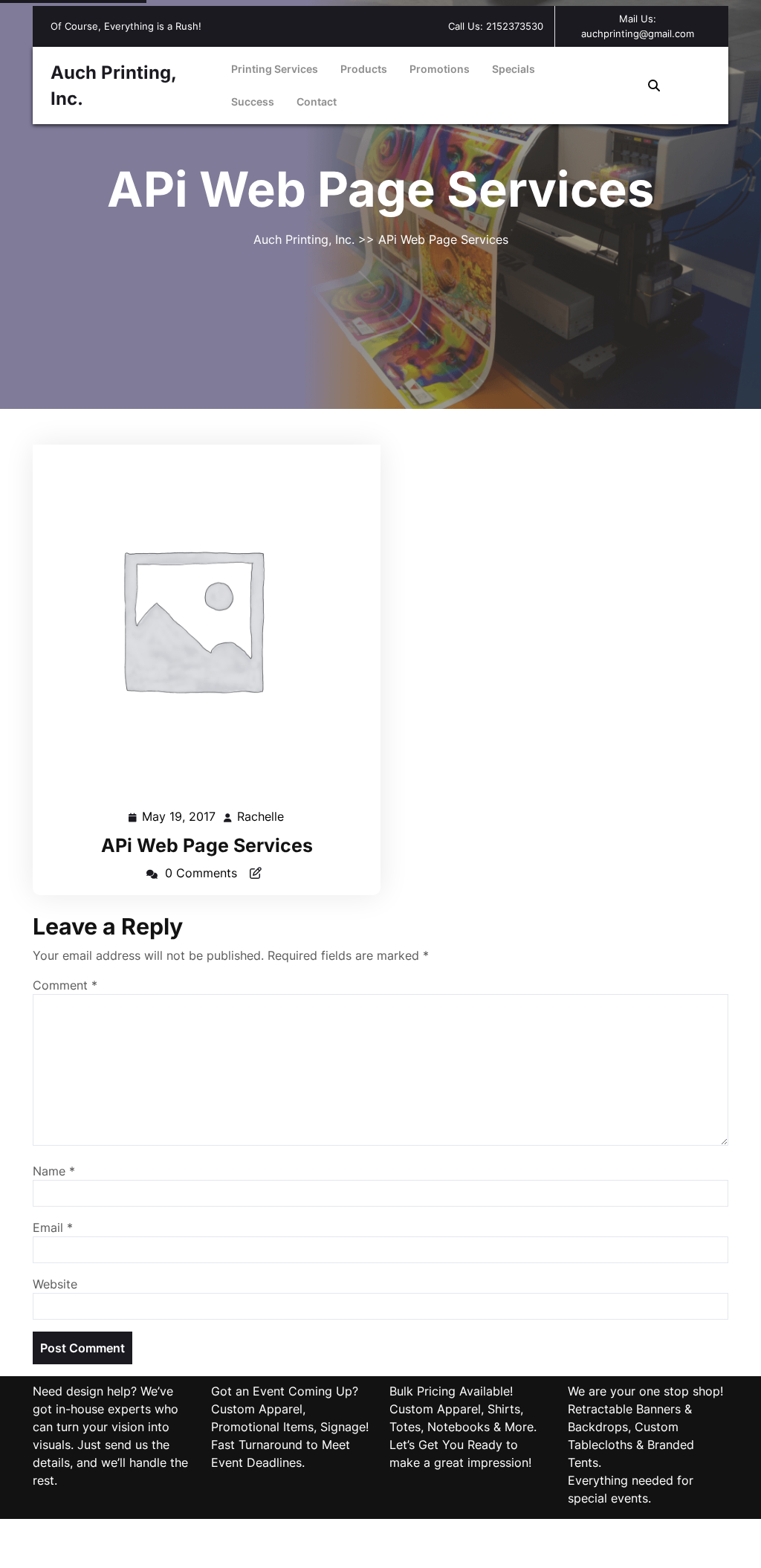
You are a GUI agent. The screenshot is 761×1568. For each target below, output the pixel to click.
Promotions (439, 68)
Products (363, 68)
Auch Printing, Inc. (305, 239)
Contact (317, 101)
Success (252, 101)
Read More (200, 619)
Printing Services (274, 68)
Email (53, 1227)
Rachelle (261, 817)
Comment (65, 985)
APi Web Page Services (207, 845)
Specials (513, 68)
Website (55, 1284)
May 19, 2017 (179, 818)
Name (54, 1171)
